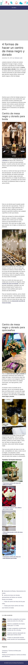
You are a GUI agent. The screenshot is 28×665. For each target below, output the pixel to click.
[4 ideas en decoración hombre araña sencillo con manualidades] (4, 639)
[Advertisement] (14, 24)
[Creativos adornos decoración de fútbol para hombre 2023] (4, 634)
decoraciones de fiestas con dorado (12, 597)
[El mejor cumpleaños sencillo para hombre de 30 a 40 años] (4, 630)
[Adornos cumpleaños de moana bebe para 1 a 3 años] (4, 625)
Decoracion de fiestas (10, 591)
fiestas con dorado (7, 599)
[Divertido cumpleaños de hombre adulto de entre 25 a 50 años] (4, 620)
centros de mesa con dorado (10, 283)
